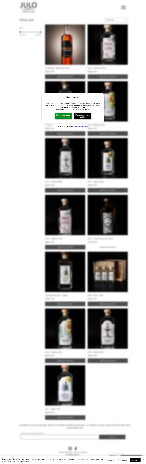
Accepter (135, 460)
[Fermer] (143, 460)
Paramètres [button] (110, 460)
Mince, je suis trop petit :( (82, 116)
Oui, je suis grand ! (63, 116)
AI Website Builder (82, 126)
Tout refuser (122, 460)
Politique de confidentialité (21, 461)
